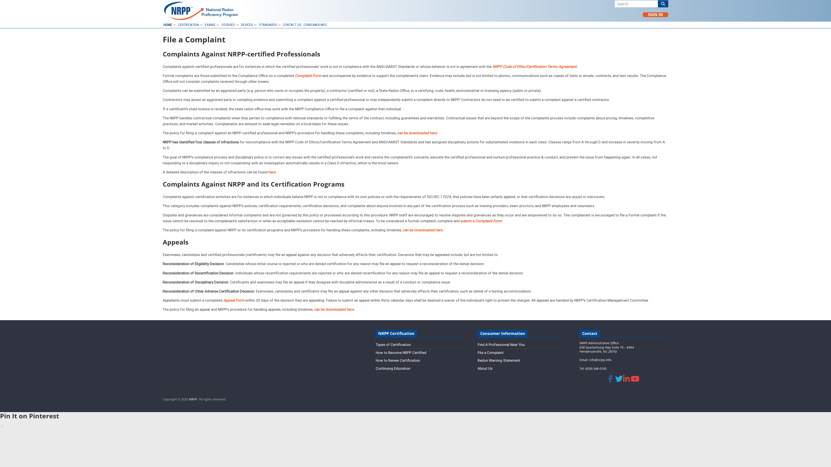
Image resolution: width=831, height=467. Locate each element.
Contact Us (292, 25)
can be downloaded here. (417, 133)
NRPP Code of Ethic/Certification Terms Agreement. (535, 66)
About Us (485, 368)
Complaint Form (308, 76)
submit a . (482, 221)
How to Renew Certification (398, 360)
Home (168, 25)
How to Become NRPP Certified (401, 352)
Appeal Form (233, 300)
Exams (210, 25)
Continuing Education (393, 368)
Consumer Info (315, 25)
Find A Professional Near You (501, 344)
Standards (268, 25)
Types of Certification (393, 344)
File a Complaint (491, 352)
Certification (188, 25)
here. (273, 172)
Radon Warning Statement (499, 360)
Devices (247, 25)
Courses (228, 25)
